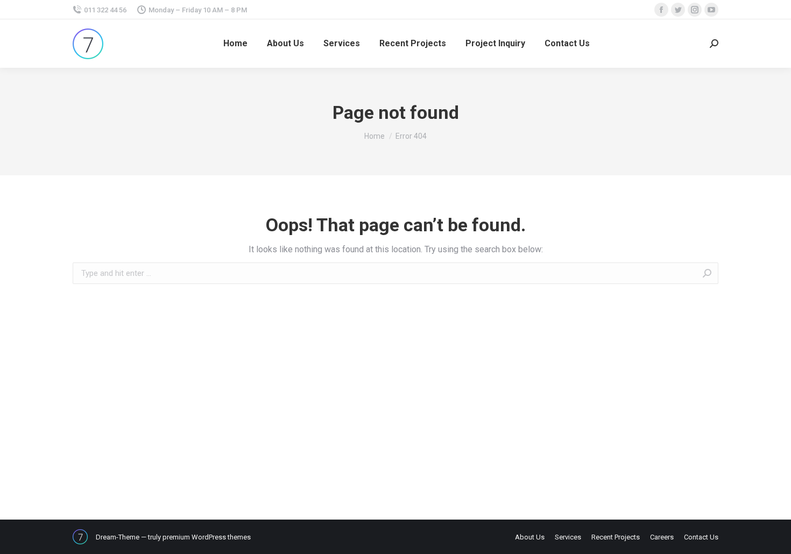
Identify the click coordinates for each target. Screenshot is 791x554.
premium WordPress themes (207, 537)
